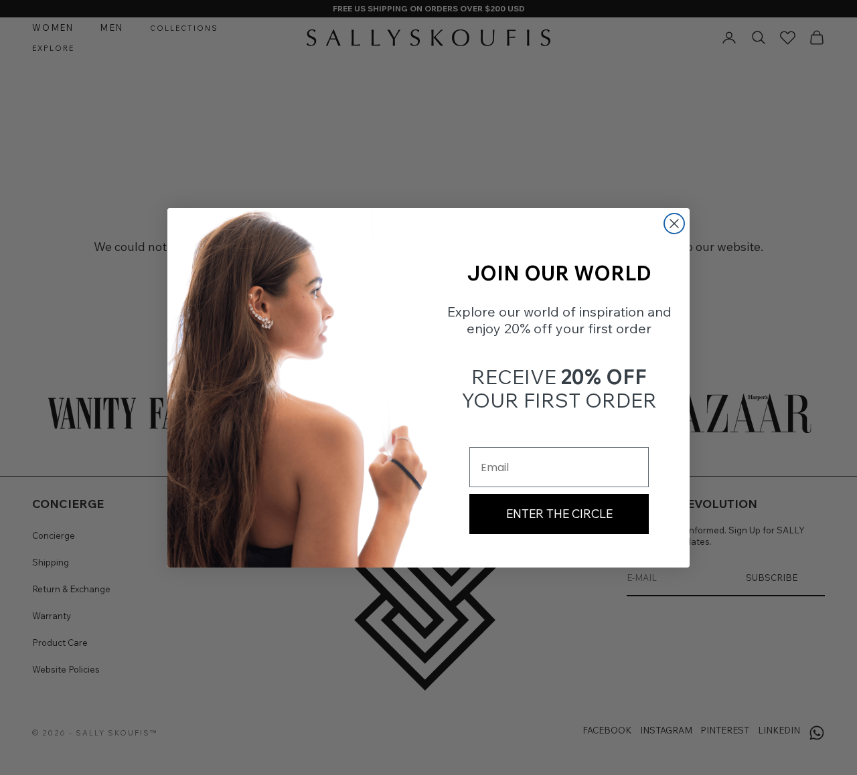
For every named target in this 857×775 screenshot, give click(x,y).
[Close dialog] (674, 223)
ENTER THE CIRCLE (559, 513)
